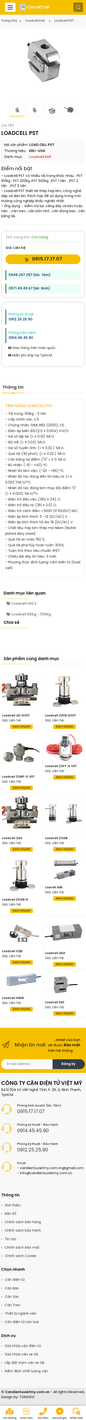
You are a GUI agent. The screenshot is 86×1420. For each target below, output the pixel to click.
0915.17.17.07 (46, 259)
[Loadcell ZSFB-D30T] (64, 691)
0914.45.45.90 (21, 338)
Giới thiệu (13, 1205)
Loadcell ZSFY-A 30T (61, 766)
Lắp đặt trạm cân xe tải (24, 1363)
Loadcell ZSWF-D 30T (18, 776)
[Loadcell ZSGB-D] (21, 875)
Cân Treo (12, 1305)
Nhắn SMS (76, 1418)
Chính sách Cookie (20, 1256)
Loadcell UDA (55, 953)
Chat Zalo (26, 1418)
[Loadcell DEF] (64, 984)
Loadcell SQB (12, 951)
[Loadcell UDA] (64, 933)
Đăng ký (68, 1064)
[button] (78, 7)
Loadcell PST (64, 20)
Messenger (60, 1418)
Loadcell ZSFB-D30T (60, 715)
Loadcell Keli (35, 20)
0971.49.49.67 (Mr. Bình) (29, 288)
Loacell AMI (54, 887)
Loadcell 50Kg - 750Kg (31, 614)
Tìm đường (9, 1418)
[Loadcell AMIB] (21, 982)
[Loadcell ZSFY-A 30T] (64, 747)
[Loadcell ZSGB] (64, 814)
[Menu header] (10, 7)
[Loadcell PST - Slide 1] (43, 60)
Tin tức (10, 1239)
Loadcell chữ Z (24, 604)
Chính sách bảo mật (22, 1248)
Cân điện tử (15, 1280)
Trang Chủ (9, 20)
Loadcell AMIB (13, 998)
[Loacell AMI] (64, 869)
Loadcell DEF (54, 1002)
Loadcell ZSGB (56, 838)
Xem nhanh (21, 726)
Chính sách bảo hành (23, 1231)
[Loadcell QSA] (21, 814)
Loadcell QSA (12, 838)
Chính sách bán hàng (23, 1222)
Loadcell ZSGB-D (15, 899)
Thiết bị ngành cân (20, 1314)
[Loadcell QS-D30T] (21, 691)
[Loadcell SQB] (21, 932)
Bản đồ (10, 1214)
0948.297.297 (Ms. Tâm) (29, 275)
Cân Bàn (12, 1288)
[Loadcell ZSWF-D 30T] (21, 752)
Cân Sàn (12, 1297)
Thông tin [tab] (13, 387)
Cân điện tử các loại (22, 1322)
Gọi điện (43, 1418)
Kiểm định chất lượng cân (26, 1371)
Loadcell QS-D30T (16, 715)
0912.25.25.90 (20, 319)
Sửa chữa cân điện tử (23, 1346)
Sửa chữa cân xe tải (21, 1354)
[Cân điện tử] (34, 7)
